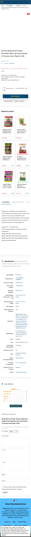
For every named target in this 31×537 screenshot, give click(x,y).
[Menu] (2, 2)
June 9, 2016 (19, 290)
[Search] (28, 2)
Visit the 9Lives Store (21, 372)
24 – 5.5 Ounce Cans (21, 362)
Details (2, 71)
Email (3, 481)
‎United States (19, 282)
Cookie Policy (7, 525)
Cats (17, 309)
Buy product (15, 96)
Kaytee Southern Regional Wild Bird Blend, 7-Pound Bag (7, 159)
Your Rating (5, 431)
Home (2, 5)
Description (5, 202)
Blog (14, 522)
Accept (3, 535)
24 (16, 350)
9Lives (17, 306)
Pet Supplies (10, 5)
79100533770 (19, 285)
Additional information (18, 202)
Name (4, 474)
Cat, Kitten (18, 345)
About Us (7, 522)
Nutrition (18, 367)
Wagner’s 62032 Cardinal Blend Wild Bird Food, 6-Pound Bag (8, 132)
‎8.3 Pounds (18, 275)
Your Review (5, 436)
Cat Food (18, 5)
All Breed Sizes (19, 358)
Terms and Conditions (21, 525)
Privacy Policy (22, 522)
